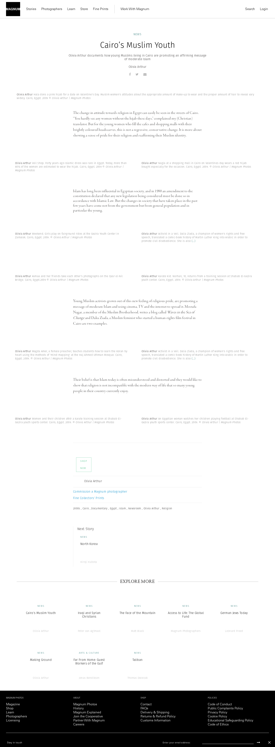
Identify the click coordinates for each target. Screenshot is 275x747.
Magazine (13, 704)
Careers (78, 724)
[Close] (269, 742)
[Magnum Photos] (13, 9)
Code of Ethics (218, 724)
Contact (146, 704)
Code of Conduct (220, 704)
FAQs (144, 708)
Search (250, 9)
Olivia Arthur (138, 67)
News (137, 34)
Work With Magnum (135, 9)
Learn (71, 9)
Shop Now (83, 464)
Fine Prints (100, 9)
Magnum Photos (85, 704)
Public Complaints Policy (225, 708)
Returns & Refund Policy (158, 716)
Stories (31, 9)
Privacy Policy (217, 712)
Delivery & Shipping (155, 712)
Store (84, 9)
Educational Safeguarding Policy (230, 720)
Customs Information (156, 720)
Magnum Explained (87, 712)
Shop (9, 708)
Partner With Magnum (89, 720)
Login (264, 9)
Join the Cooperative (88, 716)
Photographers (51, 9)
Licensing (13, 720)
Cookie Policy (217, 716)
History (78, 708)
